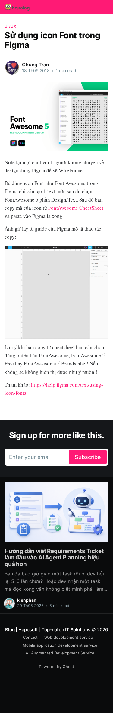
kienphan (26, 600)
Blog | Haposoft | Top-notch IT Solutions (47, 629)
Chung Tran (35, 65)
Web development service (68, 637)
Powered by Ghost (56, 666)
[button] (103, 7)
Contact (30, 637)
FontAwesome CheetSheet (75, 207)
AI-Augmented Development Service (60, 653)
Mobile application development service (60, 645)
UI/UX (10, 26)
